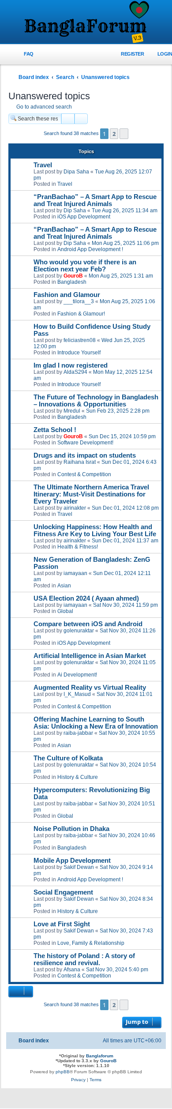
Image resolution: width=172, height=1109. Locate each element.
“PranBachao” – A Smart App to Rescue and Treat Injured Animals (95, 200)
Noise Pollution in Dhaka (71, 828)
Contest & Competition (84, 474)
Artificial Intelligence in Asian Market (90, 655)
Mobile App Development (72, 860)
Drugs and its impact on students (85, 455)
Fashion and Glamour (67, 294)
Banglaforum (99, 1055)
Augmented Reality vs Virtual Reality (90, 687)
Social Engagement (63, 892)
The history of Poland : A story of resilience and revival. (84, 959)
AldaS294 (75, 372)
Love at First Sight (62, 924)
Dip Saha (75, 210)
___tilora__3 (79, 301)
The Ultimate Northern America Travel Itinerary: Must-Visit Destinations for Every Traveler (91, 494)
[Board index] (86, 22)
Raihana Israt (80, 462)
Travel (43, 165)
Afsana (72, 969)
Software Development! (85, 443)
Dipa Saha (76, 172)
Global (65, 611)
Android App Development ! (90, 249)
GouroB (73, 276)
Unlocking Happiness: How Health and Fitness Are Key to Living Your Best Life (95, 530)
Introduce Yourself (79, 353)
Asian (64, 586)
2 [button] (114, 134)
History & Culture (77, 777)
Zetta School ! (55, 429)
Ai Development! (77, 675)
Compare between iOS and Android (88, 624)
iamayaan (75, 573)
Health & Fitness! (77, 547)
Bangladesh (71, 282)
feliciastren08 (80, 340)
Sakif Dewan (79, 867)
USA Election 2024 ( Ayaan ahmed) (86, 598)
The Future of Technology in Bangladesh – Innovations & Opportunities (96, 401)
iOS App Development (83, 217)
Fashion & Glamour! (81, 314)
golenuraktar (79, 631)
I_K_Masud (77, 694)
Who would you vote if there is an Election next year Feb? (85, 266)
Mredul (72, 411)
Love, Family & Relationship (90, 943)
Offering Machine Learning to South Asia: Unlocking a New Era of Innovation (96, 723)
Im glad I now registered (71, 365)
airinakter (75, 508)
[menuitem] (24, 54)
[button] (124, 133)
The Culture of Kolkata (68, 758)
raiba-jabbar (78, 733)
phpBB (63, 1071)
